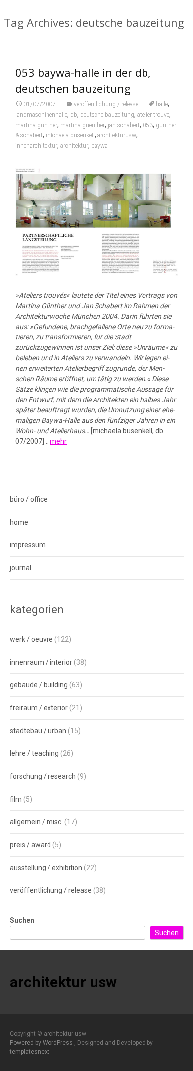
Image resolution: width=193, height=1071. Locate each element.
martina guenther (82, 125)
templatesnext (29, 1051)
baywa (99, 145)
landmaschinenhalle (41, 114)
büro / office (29, 499)
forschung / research (43, 776)
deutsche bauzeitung (107, 114)
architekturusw (116, 135)
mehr (58, 441)
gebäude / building (39, 685)
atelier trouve (153, 114)
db (73, 114)
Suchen (22, 920)
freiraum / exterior (39, 708)
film (16, 799)
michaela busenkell (70, 135)
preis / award (30, 845)
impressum (28, 545)
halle (162, 104)
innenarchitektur (36, 145)
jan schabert (124, 125)
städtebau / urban (38, 731)
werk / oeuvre (31, 639)
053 (148, 125)
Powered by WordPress (42, 1042)
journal (20, 568)
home (19, 522)
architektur (74, 145)
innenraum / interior (41, 662)
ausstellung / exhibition (46, 867)
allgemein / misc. (36, 822)
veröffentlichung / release (106, 104)
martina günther (36, 125)
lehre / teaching (34, 753)
